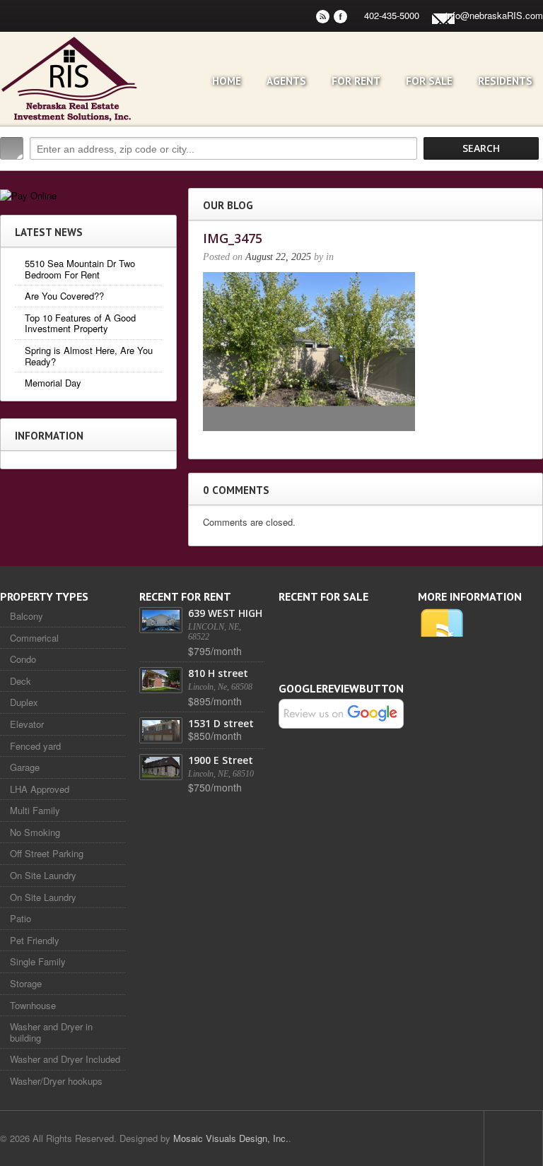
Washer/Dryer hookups (56, 1081)
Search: (11, 148)
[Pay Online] (28, 194)
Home (226, 81)
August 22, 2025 (278, 257)
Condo (23, 659)
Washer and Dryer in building (51, 1032)
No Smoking (35, 832)
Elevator (27, 724)
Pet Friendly (34, 940)
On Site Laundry (43, 875)
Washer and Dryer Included (65, 1059)
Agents (286, 81)
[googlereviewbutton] (341, 712)
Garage (25, 767)
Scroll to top (513, 1138)
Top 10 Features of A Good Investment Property (80, 323)
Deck (20, 681)
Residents (505, 81)
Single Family (38, 961)
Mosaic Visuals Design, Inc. (230, 1138)
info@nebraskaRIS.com (494, 15)
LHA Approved (39, 789)
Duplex (24, 702)
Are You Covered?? (64, 295)
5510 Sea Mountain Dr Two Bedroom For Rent (80, 269)
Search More (527, 178)
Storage (26, 983)
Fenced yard (35, 746)
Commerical (34, 637)
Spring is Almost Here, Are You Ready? (89, 355)
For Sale (429, 81)
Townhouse (33, 1005)
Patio (20, 918)
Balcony (26, 616)
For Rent (356, 81)
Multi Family (35, 810)
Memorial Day (53, 382)
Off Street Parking (46, 853)
